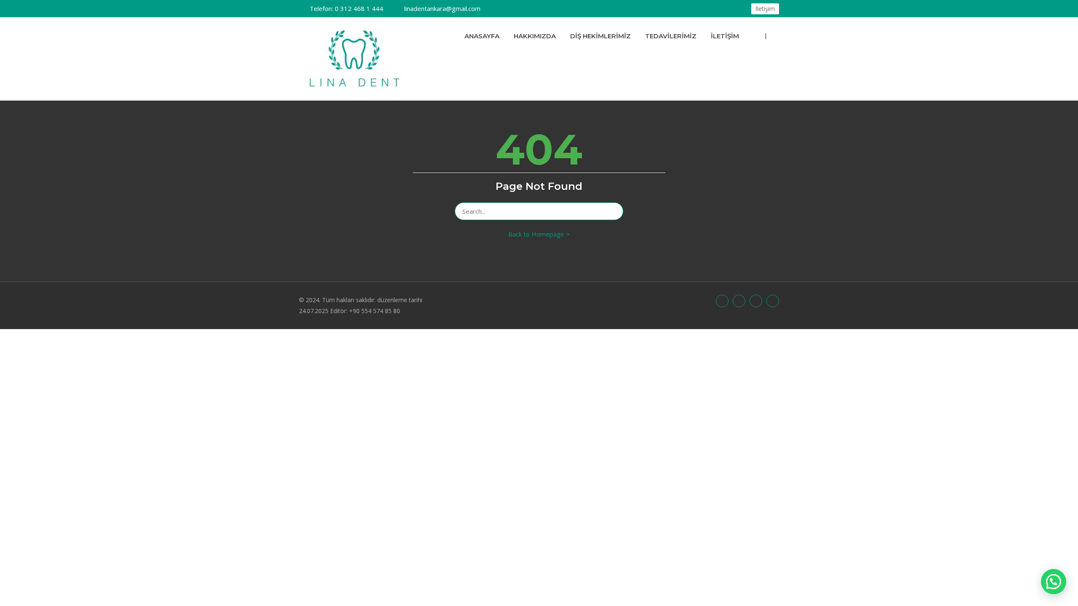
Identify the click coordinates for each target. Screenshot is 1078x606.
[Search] (612, 211)
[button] (1053, 581)
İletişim (765, 9)
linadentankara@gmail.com (442, 8)
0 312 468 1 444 (346, 8)
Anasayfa (481, 36)
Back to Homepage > (539, 234)
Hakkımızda (535, 36)
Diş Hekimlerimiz (600, 36)
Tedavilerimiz (670, 36)
